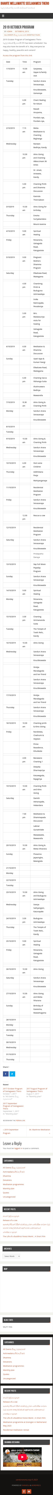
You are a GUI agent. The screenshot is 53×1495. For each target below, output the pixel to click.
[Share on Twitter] (12, 1074)
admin (9, 31)
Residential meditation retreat (16, 1430)
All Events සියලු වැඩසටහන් (15, 35)
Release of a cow (10, 1220)
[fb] (24, 1491)
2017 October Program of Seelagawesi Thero (12, 1089)
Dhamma (7, 1176)
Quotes (6, 1192)
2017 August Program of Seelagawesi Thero (36, 1089)
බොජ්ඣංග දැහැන (10, 1232)
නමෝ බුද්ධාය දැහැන (11, 1216)
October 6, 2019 (22, 31)
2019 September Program (11, 1131)
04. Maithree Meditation (39, 1131)
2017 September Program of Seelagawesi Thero (13, 1106)
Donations (7, 1180)
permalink (20, 1120)
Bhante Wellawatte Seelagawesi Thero (25, 3)
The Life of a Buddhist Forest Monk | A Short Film (24, 1236)
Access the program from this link (17, 55)
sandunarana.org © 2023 (26, 1479)
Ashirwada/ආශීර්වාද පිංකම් (14, 1172)
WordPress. (36, 1485)
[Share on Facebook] (6, 1074)
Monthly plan (33, 35)
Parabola (26, 1485)
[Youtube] (29, 1491)
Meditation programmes (13, 1184)
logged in (18, 1148)
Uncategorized (9, 1197)
